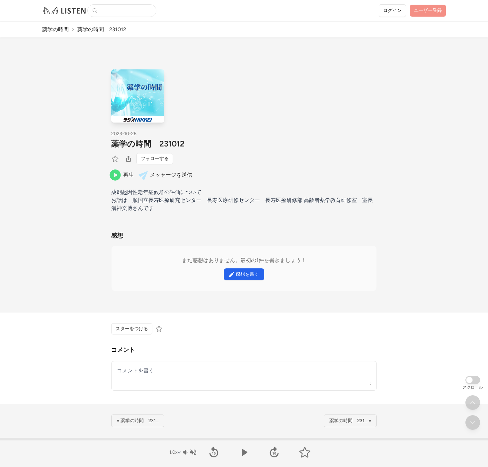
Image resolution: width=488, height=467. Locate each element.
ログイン (392, 10)
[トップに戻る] (472, 402)
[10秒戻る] (214, 452)
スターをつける (132, 328)
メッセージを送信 (171, 175)
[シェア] (128, 158)
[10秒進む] (274, 452)
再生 (128, 175)
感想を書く (247, 274)
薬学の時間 (55, 29)
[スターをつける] (116, 159)
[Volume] (189, 452)
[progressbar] (244, 439)
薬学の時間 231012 (148, 143)
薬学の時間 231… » (350, 420)
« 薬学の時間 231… (138, 420)
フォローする (155, 158)
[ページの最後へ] (472, 422)
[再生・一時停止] (244, 452)
